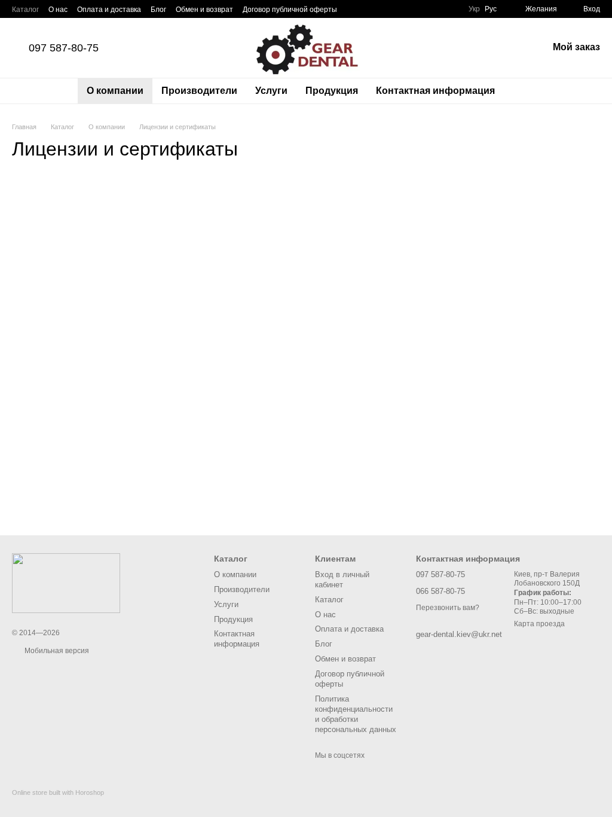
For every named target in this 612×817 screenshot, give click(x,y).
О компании (115, 91)
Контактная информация (435, 91)
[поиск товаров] (525, 90)
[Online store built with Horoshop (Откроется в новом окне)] (58, 803)
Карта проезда (539, 624)
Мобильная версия (56, 651)
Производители (199, 91)
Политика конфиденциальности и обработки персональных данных (355, 714)
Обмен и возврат (204, 9)
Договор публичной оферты (290, 9)
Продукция (331, 91)
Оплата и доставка (109, 9)
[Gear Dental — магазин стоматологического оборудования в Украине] (66, 582)
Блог (158, 9)
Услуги (271, 91)
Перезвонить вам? (447, 607)
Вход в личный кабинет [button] (342, 579)
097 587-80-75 (64, 47)
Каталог (25, 9)
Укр (474, 9)
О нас (58, 9)
